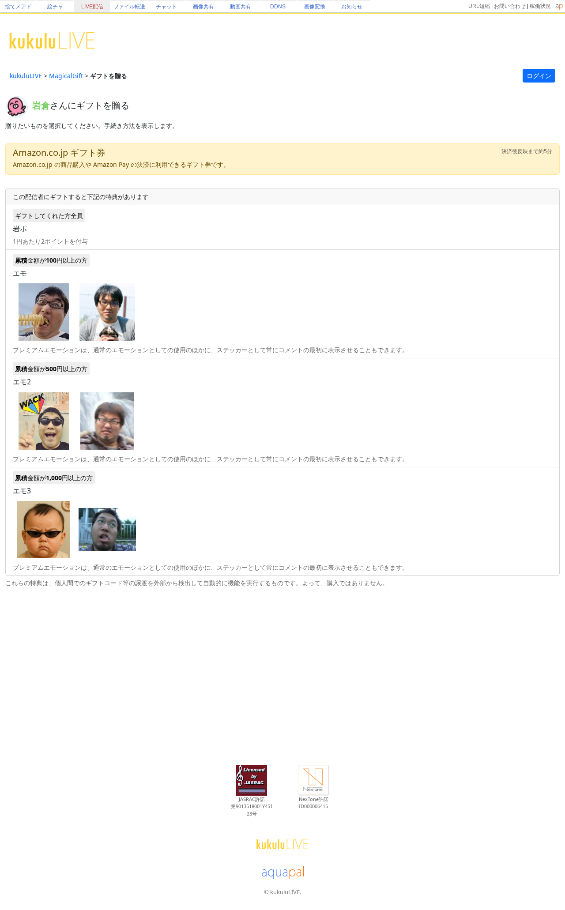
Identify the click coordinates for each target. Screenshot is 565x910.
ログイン (539, 75)
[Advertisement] (282, 671)
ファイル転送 (129, 7)
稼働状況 (540, 6)
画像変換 (314, 7)
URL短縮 (479, 6)
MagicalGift (66, 75)
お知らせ (351, 7)
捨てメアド (18, 7)
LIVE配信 (92, 7)
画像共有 (203, 7)
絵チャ (55, 7)
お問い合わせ (510, 6)
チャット (166, 7)
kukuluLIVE (26, 75)
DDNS (278, 7)
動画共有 (240, 7)
